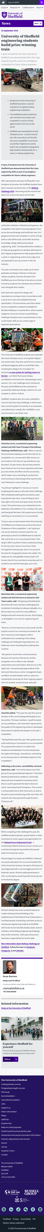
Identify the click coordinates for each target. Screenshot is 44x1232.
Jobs (3, 1103)
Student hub (6, 1123)
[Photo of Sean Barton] (22, 967)
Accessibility (26, 1219)
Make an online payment (11, 1127)
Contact (4, 1154)
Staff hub (5, 1119)
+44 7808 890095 (9, 991)
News (6, 23)
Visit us (7, 1059)
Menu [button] (36, 23)
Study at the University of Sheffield (16, 1008)
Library (4, 1147)
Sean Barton (10, 976)
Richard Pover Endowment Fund (18, 842)
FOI (34, 1219)
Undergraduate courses (11, 1084)
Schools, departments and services (15, 1139)
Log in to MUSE (14, 2)
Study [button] (3, 7)
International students (10, 1100)
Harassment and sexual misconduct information (21, 1135)
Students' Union (8, 1150)
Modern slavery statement (13, 1223)
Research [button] (14, 7)
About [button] (38, 7)
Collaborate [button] (27, 7)
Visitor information (9, 1111)
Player (3, 1115)
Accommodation (8, 1096)
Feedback (7, 1219)
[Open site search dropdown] (41, 2)
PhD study (5, 1092)
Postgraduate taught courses (13, 1088)
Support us (5, 1107)
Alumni (4, 1143)
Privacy (16, 1219)
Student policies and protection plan (16, 1131)
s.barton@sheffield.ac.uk (13, 988)
